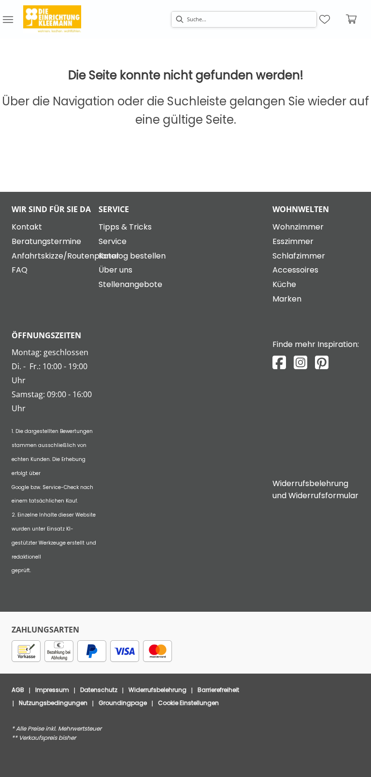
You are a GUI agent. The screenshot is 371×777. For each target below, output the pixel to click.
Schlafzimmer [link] (298, 255)
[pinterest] (321, 363)
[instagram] (300, 363)
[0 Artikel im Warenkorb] (351, 19)
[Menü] (7, 19)
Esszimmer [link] (293, 241)
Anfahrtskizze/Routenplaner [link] (65, 255)
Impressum (52, 690)
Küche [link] (284, 284)
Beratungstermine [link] (46, 241)
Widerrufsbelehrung (157, 690)
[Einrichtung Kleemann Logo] (52, 19)
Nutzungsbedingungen (53, 703)
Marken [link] (286, 298)
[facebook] (279, 363)
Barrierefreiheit (218, 690)
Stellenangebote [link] (130, 284)
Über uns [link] (115, 269)
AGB (18, 690)
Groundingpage (123, 703)
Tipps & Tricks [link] (125, 226)
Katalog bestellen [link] (132, 255)
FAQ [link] (20, 269)
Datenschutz (98, 690)
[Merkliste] (324, 19)
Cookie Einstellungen (188, 703)
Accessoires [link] (295, 269)
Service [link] (113, 241)
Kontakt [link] (27, 226)
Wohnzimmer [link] (298, 226)
